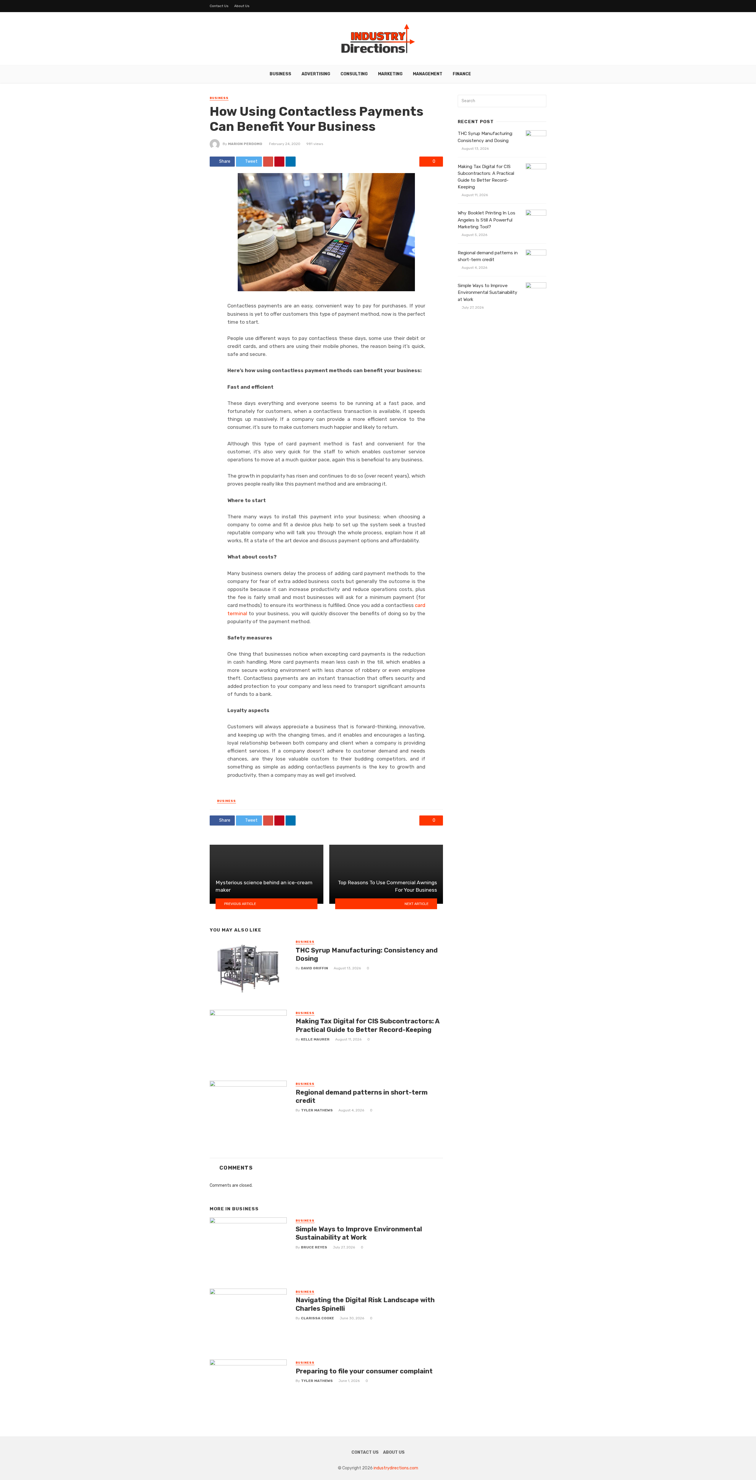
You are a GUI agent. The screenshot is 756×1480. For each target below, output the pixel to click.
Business (280, 73)
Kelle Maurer (315, 1039)
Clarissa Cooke (317, 1318)
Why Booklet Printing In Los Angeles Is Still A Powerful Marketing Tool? (486, 219)
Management (427, 73)
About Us (242, 6)
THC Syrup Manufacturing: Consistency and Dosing (367, 954)
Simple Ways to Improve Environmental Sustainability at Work (359, 1233)
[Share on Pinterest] (279, 162)
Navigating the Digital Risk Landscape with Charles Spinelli (365, 1304)
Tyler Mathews (317, 1110)
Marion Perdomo (245, 144)
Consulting (354, 73)
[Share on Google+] (268, 162)
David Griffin (314, 968)
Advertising (316, 73)
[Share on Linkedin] (291, 162)
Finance (462, 73)
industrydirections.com (396, 1468)
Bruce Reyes (314, 1247)
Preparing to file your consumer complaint (364, 1371)
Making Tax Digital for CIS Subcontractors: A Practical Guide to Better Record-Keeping (367, 1025)
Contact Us (219, 6)
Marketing (390, 73)
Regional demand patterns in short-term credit (362, 1096)
